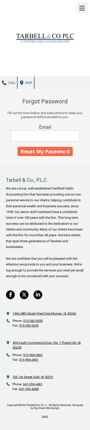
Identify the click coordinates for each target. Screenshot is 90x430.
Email (45, 127)
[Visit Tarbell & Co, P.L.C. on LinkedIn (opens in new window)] (38, 294)
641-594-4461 (32, 384)
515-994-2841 (28, 360)
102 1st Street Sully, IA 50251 (33, 377)
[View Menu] (82, 8)
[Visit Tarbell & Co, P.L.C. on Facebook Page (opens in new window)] (10, 294)
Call (11, 83)
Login (45, 416)
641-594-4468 (28, 389)
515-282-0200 (32, 321)
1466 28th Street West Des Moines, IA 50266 (44, 313)
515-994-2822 (32, 355)
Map (28, 83)
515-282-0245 (28, 325)
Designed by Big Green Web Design (56, 407)
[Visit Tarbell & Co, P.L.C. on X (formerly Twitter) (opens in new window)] (24, 294)
